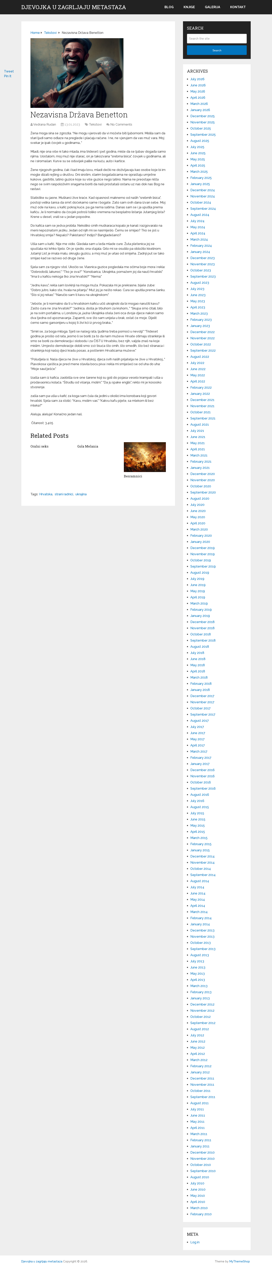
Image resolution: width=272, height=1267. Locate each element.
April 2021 (197, 449)
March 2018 (199, 677)
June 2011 (197, 1115)
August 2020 (199, 498)
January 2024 (200, 252)
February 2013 (200, 992)
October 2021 (200, 412)
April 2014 (197, 906)
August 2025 (199, 141)
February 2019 (201, 610)
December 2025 (202, 116)
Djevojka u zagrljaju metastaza (73, 7)
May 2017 (197, 739)
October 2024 (200, 202)
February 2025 (201, 178)
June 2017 (197, 733)
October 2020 (200, 486)
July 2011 (197, 1109)
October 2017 (200, 708)
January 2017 (200, 764)
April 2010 (197, 1202)
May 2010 (197, 1196)
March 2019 (199, 603)
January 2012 (200, 1072)
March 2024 (199, 239)
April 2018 (197, 671)
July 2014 (197, 887)
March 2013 (198, 986)
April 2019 (197, 597)
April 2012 (197, 1054)
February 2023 (201, 320)
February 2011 (200, 1140)
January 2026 (200, 110)
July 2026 (197, 79)
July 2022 (197, 363)
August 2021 (199, 424)
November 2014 (202, 862)
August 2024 (199, 215)
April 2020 (197, 523)
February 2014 (201, 918)
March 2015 (198, 838)
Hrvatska (45, 494)
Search (216, 50)
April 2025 (197, 165)
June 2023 (197, 295)
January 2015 (200, 850)
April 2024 (197, 233)
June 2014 (197, 893)
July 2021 (197, 431)
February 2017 (200, 758)
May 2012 (197, 1047)
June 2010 (197, 1189)
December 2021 (202, 400)
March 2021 (198, 455)
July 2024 (197, 221)
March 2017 (198, 751)
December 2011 (202, 1078)
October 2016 (200, 782)
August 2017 (199, 721)
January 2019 (200, 616)
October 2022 (200, 344)
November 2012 (202, 1010)
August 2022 (199, 357)
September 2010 (203, 1171)
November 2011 (202, 1085)
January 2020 (200, 542)
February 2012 (200, 1066)
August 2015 (199, 807)
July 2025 (197, 147)
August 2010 (199, 1177)
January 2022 (200, 394)
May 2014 (197, 899)
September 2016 (203, 788)
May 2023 (197, 301)
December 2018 (202, 622)
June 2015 (197, 819)
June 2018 (197, 659)
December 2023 (202, 258)
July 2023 (197, 289)
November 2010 (202, 1159)
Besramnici (133, 476)
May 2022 (197, 375)
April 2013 (197, 980)
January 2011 (199, 1146)
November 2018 (202, 628)
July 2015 (197, 813)
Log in (195, 1242)
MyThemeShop (239, 1261)
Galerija (212, 7)
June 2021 (197, 437)
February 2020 (201, 535)
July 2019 (197, 579)
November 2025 (202, 122)
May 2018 (197, 665)
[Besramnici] (145, 457)
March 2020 (199, 529)
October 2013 (200, 943)
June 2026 (198, 85)
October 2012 (200, 1017)
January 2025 (200, 184)
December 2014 (202, 856)
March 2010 (199, 1208)
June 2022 (197, 369)
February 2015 (200, 844)
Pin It (7, 76)
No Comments (121, 124)
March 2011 (198, 1134)
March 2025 (199, 172)
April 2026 (197, 97)
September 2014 (203, 875)
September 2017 (202, 714)
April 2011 (197, 1128)
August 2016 (199, 795)
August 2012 (199, 1029)
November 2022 (202, 338)
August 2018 (199, 647)
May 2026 (197, 91)
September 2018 (203, 640)
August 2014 (199, 881)
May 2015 (197, 825)
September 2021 (202, 418)
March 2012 (198, 1060)
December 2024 (202, 190)
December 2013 (202, 930)
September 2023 (203, 276)
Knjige (189, 7)
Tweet (9, 71)
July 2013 (197, 961)
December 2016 (202, 770)
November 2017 (202, 702)
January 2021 (200, 468)
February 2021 (200, 461)
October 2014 (200, 869)
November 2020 (202, 480)
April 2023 (197, 307)
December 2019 (202, 548)
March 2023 (199, 313)
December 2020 (202, 474)
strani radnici (64, 494)
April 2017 (197, 745)
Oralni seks (39, 446)
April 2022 (197, 381)
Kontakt (238, 7)
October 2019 (200, 560)
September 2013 (202, 949)
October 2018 (200, 634)
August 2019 (199, 572)
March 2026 (199, 104)
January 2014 (200, 924)
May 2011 (197, 1122)
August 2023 (199, 283)
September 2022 (203, 350)
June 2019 (197, 585)
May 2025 (197, 159)
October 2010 (200, 1165)
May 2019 (197, 591)
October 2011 (200, 1091)
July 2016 (197, 801)
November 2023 (202, 264)
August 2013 (199, 955)
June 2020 (198, 511)
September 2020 (203, 492)
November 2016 (202, 776)
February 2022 (201, 387)
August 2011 (199, 1103)
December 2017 (202, 696)
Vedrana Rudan (44, 124)
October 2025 (200, 128)
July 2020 (197, 505)
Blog (169, 7)
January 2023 (200, 326)
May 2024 (197, 227)
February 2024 (201, 246)
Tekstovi (95, 124)
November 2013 (202, 936)
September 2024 (203, 209)
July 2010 (197, 1183)
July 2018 (197, 653)
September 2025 (203, 135)
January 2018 (200, 690)
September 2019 (203, 566)
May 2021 (197, 443)
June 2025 (197, 153)
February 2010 (201, 1214)
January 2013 (200, 998)
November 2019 (202, 554)
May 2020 (197, 517)
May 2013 (197, 973)
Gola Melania (87, 446)
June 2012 (197, 1041)
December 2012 (202, 1004)
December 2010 (202, 1152)
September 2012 (202, 1023)
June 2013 (197, 967)
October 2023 (200, 270)
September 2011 (202, 1097)
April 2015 (197, 832)
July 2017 (197, 727)
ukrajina (81, 494)
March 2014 (199, 912)
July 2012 (197, 1035)
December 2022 (202, 332)
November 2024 (202, 196)
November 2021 (202, 406)
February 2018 (201, 684)
